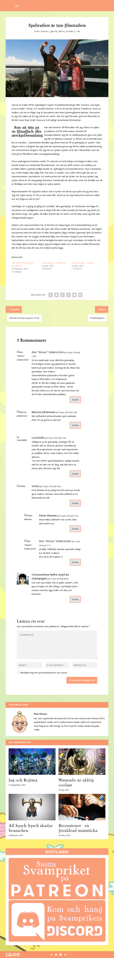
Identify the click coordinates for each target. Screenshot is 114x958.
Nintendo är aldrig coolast (76, 783)
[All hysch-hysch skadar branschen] (32, 807)
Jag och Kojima (23, 780)
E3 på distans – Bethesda (54, 262)
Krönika (70, 31)
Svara (75, 399)
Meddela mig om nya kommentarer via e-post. (44, 672)
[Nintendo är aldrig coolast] (81, 761)
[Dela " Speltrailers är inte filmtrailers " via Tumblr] (68, 295)
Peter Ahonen (41, 31)
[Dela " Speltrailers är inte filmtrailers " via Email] (74, 295)
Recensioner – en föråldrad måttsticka (77, 828)
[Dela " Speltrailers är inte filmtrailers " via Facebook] (51, 295)
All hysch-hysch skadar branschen (31, 828)
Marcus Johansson (43, 412)
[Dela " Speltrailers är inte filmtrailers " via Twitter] (57, 295)
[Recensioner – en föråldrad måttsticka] (81, 807)
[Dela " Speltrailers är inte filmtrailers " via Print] (80, 295)
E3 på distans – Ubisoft (83, 262)
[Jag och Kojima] (32, 761)
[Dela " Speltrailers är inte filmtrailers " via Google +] (62, 295)
